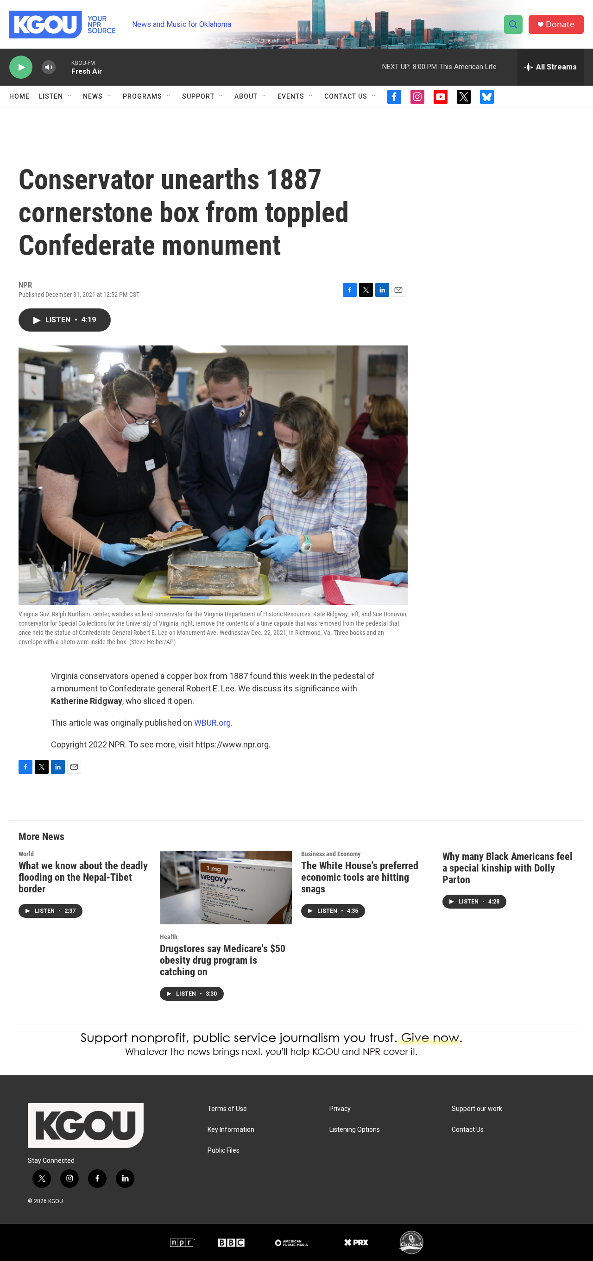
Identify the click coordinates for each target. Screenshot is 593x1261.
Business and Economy (330, 854)
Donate (560, 24)
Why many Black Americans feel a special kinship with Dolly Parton (507, 868)
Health (168, 937)
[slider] (63, 67)
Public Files (224, 1150)
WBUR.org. (213, 723)
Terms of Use (227, 1108)
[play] (20, 67)
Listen (51, 96)
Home (19, 96)
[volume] (49, 67)
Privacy (340, 1108)
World (26, 854)
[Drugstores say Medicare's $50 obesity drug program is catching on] (226, 887)
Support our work (477, 1108)
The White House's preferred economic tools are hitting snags (359, 877)
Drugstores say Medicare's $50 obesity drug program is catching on (222, 960)
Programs (142, 96)
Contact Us (345, 96)
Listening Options (354, 1129)
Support (198, 96)
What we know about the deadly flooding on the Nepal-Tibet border (83, 877)
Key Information (231, 1129)
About (246, 96)
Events (291, 96)
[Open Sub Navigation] (70, 96)
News (93, 96)
